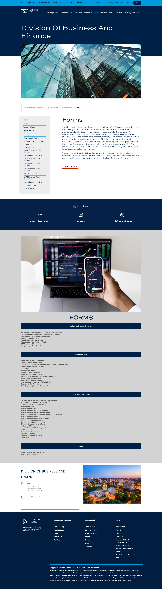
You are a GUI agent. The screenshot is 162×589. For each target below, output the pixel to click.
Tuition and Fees (30, 185)
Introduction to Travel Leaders (33, 404)
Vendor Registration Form (31, 436)
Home (25, 124)
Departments (28, 130)
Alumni (87, 537)
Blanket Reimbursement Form (33, 424)
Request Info (126, 3)
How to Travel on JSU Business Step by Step (39, 401)
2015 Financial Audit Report (35, 182)
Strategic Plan (52, 13)
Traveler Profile (27, 406)
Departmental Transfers (30, 384)
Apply (112, 3)
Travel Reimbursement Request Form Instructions (41, 414)
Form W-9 (25, 438)
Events (87, 540)
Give (137, 3)
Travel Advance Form (29, 416)
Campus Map (59, 527)
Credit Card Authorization (31, 378)
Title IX (118, 533)
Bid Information (27, 430)
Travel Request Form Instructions (34, 410)
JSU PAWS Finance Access (31, 380)
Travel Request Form (29, 408)
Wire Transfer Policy (29, 454)
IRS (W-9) (25, 368)
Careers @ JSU (26, 3)
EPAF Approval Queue (30, 344)
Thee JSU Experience (56, 3)
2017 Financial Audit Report (35, 174)
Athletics (118, 13)
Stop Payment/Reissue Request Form (36, 386)
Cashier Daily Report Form (31, 363)
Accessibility (121, 527)
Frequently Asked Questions (32, 346)
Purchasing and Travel (33, 141)
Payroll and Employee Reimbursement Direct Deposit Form (45, 364)
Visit (118, 3)
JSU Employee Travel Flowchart (34, 403)
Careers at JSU (91, 530)
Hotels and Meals (28, 426)
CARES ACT (43, 3)
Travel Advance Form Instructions (35, 418)
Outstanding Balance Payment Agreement (38, 376)
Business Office (30, 138)
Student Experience (91, 13)
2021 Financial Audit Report (35, 155)
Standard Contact (28, 434)
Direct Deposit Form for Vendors (34, 366)
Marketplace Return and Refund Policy (36, 382)
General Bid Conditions (30, 432)
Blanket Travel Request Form (33, 422)
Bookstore (58, 537)
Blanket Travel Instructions (32, 420)
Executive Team (29, 127)
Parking (57, 540)
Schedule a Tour (91, 533)
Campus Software (97, 3)
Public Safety (59, 530)
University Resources (131, 13)
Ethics (118, 552)
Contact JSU (90, 527)
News (35, 3)
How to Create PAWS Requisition (34, 428)
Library (56, 533)
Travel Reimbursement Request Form (36, 412)
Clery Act (119, 537)
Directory (88, 546)
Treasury (28, 144)
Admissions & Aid (66, 13)
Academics (78, 13)
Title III (118, 530)
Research (103, 13)
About (111, 13)
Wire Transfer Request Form (32, 452)
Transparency (28, 189)
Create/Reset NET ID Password (77, 3)
